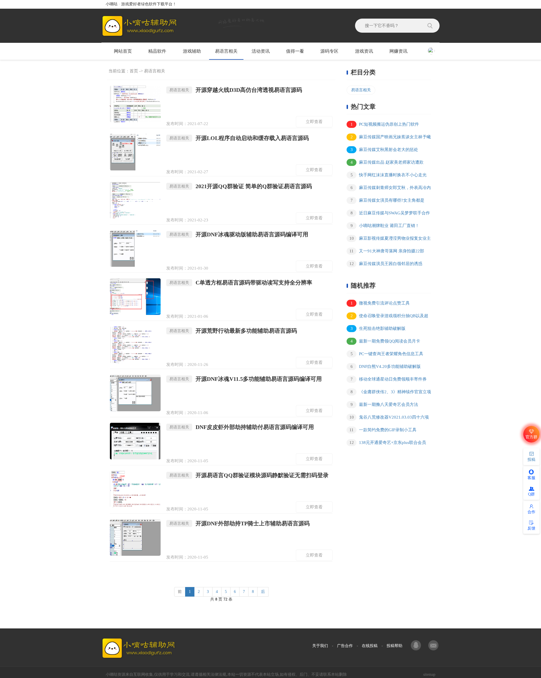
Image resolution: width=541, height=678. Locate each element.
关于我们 (320, 646)
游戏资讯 (364, 51)
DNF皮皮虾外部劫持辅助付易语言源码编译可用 (241, 427)
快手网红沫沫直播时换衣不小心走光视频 (387, 176)
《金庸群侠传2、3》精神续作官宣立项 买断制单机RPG (389, 393)
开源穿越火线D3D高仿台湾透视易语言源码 (235, 90)
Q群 (531, 494)
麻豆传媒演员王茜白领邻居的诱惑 (386, 263)
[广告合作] (416, 646)
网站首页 (123, 51)
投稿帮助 (394, 646)
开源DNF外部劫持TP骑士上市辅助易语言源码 (239, 523)
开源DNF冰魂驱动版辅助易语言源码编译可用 (238, 234)
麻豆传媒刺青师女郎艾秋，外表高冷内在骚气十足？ (389, 188)
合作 (531, 512)
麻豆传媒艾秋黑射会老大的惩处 (384, 149)
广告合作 (345, 646)
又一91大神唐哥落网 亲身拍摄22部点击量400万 (385, 252)
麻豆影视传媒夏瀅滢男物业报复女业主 (390, 238)
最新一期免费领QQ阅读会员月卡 (385, 341)
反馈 (531, 528)
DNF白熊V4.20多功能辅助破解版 (386, 366)
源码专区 (329, 51)
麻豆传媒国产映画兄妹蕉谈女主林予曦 (391, 137)
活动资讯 (261, 51)
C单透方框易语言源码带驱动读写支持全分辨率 (240, 282)
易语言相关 (226, 51)
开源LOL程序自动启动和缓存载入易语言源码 (239, 138)
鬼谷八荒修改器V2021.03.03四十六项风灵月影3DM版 (388, 418)
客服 (531, 478)
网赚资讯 (398, 51)
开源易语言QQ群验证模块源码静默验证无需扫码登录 (249, 475)
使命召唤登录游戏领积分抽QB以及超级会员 (387, 317)
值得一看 (295, 51)
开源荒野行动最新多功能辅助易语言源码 (233, 331)
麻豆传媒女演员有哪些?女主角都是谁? (385, 201)
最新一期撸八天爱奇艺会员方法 (384, 404)
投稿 (531, 459)
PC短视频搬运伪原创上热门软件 (385, 124)
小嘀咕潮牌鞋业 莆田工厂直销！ (385, 225)
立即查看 (314, 121)
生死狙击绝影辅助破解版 (378, 328)
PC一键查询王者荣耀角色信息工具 (387, 354)
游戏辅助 (192, 51)
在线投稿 (370, 646)
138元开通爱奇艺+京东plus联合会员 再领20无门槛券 (386, 443)
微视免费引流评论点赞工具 (380, 303)
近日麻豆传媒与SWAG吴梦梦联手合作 (390, 213)
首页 (134, 71)
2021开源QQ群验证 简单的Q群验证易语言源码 (240, 186)
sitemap (429, 674)
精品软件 (157, 51)
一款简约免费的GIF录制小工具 (382, 430)
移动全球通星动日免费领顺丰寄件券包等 (387, 380)
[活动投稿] (433, 646)
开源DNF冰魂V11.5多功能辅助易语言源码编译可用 (245, 379)
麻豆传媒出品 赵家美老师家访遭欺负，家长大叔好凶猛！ (385, 163)
